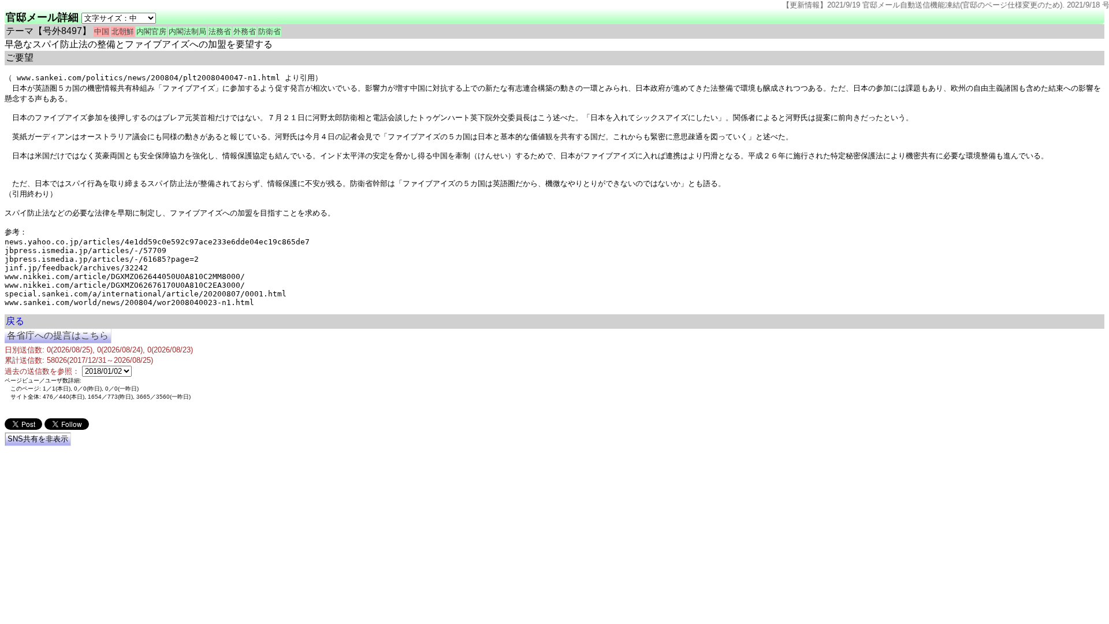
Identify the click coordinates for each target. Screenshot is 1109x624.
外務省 (244, 31)
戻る (15, 321)
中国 (101, 31)
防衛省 (269, 31)
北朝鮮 (122, 31)
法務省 (220, 31)
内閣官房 (151, 31)
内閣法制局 (187, 31)
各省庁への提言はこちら (58, 335)
